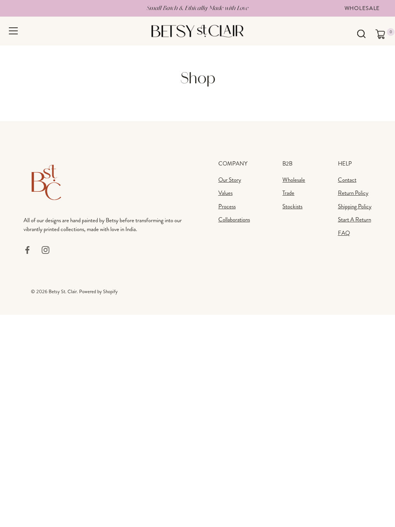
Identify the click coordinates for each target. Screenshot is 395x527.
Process (227, 206)
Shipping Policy (354, 206)
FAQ (344, 233)
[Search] (361, 34)
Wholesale (362, 8)
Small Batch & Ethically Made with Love (197, 8)
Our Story (229, 180)
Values (225, 193)
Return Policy (353, 193)
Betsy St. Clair (63, 291)
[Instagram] (45, 249)
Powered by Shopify (98, 291)
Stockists (292, 206)
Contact (347, 180)
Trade (288, 193)
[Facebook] (27, 249)
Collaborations (234, 219)
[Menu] (13, 30)
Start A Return (354, 219)
